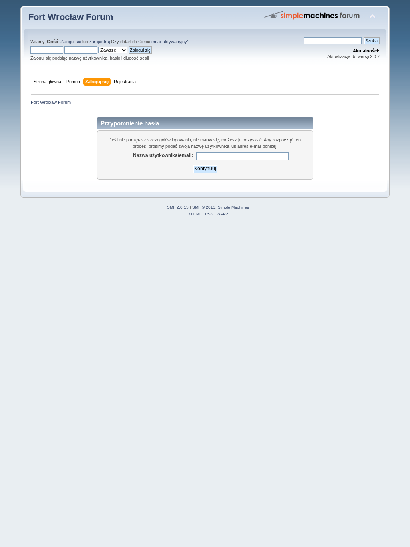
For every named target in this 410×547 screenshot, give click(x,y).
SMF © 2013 (203, 207)
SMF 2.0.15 (178, 207)
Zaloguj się (70, 41)
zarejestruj (99, 41)
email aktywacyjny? (170, 41)
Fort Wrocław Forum (70, 17)
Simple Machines (233, 207)
